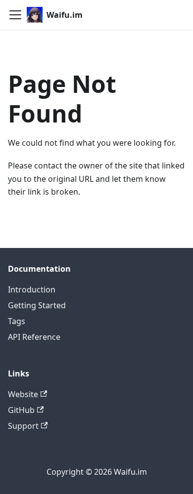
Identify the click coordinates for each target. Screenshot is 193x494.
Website (23, 394)
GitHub (21, 410)
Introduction (31, 289)
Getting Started (37, 305)
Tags (16, 321)
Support (23, 425)
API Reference (34, 336)
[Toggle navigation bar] (15, 14)
